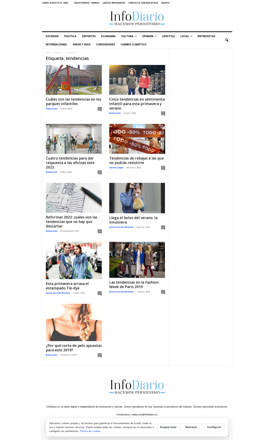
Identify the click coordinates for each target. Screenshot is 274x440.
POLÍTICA (70, 36)
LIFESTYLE (168, 36)
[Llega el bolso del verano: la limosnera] (137, 198)
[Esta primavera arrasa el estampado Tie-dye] (74, 260)
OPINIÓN (147, 36)
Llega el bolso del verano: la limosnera (133, 220)
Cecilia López (116, 167)
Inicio (48, 52)
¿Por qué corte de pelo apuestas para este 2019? (74, 347)
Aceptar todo (168, 427)
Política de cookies (90, 431)
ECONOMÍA (108, 36)
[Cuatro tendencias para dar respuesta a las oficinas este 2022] (74, 139)
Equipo (165, 2)
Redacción (51, 108)
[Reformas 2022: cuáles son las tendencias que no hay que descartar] (74, 198)
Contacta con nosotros (143, 2)
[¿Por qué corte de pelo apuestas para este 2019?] (74, 322)
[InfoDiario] (137, 18)
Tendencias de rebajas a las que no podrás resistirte (136, 160)
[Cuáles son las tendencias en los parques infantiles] (74, 80)
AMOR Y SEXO (82, 44)
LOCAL (184, 36)
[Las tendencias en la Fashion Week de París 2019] (137, 260)
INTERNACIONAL (56, 44)
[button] (227, 40)
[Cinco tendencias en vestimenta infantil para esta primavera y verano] (137, 80)
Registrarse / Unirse (86, 2)
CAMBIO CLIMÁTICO (133, 44)
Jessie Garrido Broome (121, 227)
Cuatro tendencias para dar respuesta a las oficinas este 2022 (70, 163)
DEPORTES (89, 36)
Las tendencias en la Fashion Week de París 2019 (134, 284)
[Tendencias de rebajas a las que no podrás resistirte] (137, 139)
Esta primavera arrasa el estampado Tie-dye (67, 286)
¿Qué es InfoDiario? (113, 2)
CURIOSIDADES (105, 44)
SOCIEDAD (52, 36)
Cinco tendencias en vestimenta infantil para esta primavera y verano (137, 104)
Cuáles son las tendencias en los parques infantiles (73, 101)
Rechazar (191, 427)
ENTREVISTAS (206, 36)
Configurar (214, 427)
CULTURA (127, 36)
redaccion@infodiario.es (145, 414)
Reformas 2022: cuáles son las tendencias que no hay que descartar (71, 222)
